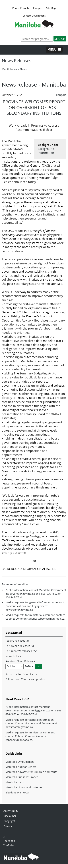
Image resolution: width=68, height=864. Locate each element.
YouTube (8, 845)
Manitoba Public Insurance (21, 777)
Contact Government (34, 15)
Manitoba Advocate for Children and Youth (31, 772)
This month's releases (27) (21, 651)
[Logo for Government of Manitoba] (34, 26)
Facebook (9, 841)
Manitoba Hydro (15, 782)
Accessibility (10, 811)
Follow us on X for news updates (25, 679)
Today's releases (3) (17, 640)
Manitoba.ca (9, 69)
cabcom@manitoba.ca (51, 618)
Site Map (51, 8)
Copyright (9, 821)
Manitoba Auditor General (21, 767)
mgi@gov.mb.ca (25, 593)
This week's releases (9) (19, 646)
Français (37, 8)
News (23, 69)
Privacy (7, 826)
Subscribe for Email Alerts (21, 674)
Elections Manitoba (17, 792)
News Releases (14, 656)
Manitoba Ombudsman (19, 761)
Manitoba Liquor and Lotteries (23, 787)
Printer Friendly (20, 8)
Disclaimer (9, 816)
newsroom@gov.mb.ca (19, 609)
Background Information (46, 151)
